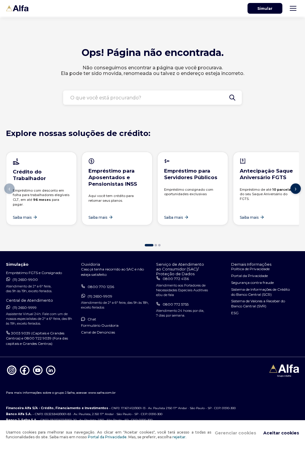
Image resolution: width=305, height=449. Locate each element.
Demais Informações (251, 264)
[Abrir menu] (293, 8)
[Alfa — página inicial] (17, 8)
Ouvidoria (90, 264)
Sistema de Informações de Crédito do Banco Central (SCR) (260, 292)
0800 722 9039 (38, 338)
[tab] (149, 245)
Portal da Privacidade (107, 437)
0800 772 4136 (176, 278)
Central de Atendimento (29, 300)
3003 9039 (20, 333)
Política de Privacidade (250, 269)
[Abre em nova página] (12, 374)
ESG (235, 313)
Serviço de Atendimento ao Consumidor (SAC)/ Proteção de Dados (180, 269)
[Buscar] (232, 97)
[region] (152, 197)
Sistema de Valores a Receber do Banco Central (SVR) (258, 303)
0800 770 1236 (101, 286)
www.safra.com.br (102, 393)
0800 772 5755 (176, 304)
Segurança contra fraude (252, 282)
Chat (92, 319)
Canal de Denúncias (98, 332)
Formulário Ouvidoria (100, 325)
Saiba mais (22, 217)
